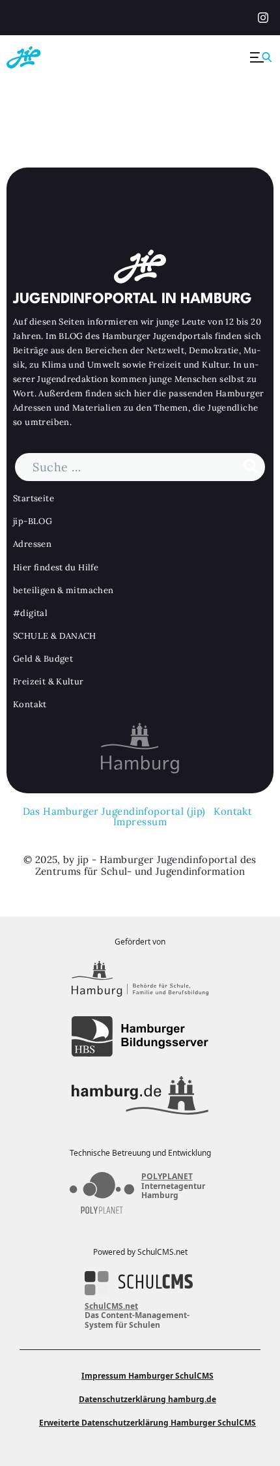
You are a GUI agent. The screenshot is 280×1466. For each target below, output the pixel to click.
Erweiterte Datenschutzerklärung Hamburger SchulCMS (147, 1422)
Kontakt (30, 704)
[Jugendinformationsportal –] (46, 57)
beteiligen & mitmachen (63, 590)
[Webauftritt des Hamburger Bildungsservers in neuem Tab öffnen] (140, 1036)
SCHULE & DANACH (54, 635)
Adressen (32, 544)
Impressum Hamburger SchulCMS (147, 1375)
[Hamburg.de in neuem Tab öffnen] (140, 1095)
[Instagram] (261, 18)
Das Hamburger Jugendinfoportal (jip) (114, 811)
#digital (30, 613)
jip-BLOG (32, 521)
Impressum (140, 821)
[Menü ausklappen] (261, 57)
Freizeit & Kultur (48, 681)
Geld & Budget (43, 658)
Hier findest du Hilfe (55, 567)
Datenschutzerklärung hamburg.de (147, 1399)
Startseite (33, 498)
